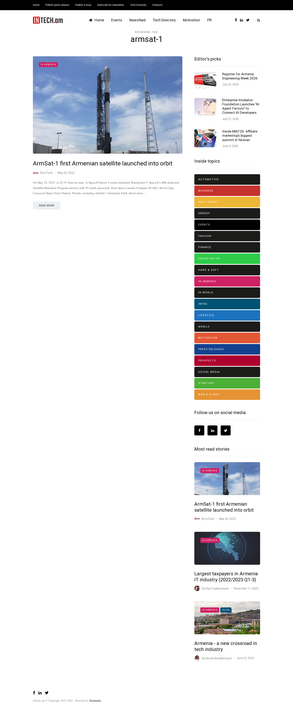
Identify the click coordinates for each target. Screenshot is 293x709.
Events (116, 20)
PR (209, 20)
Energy (204, 213)
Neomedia (95, 700)
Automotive (208, 179)
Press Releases (211, 349)
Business (205, 190)
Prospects (207, 360)
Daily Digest (208, 201)
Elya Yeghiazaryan (217, 588)
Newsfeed (137, 20)
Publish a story (83, 5)
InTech (48, 172)
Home (36, 5)
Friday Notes (209, 258)
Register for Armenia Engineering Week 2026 (240, 76)
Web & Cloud (208, 394)
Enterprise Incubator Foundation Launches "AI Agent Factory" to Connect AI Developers (240, 106)
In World (205, 292)
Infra (202, 303)
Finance (204, 247)
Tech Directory (138, 5)
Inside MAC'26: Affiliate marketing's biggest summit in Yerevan (239, 135)
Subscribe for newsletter (110, 5)
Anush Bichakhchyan (219, 658)
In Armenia (48, 64)
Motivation (191, 20)
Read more (46, 205)
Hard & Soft (208, 269)
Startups (206, 383)
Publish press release (57, 5)
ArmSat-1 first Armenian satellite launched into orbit (102, 163)
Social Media (209, 371)
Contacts (157, 5)
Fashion (204, 235)
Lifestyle (206, 315)
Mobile (204, 326)
